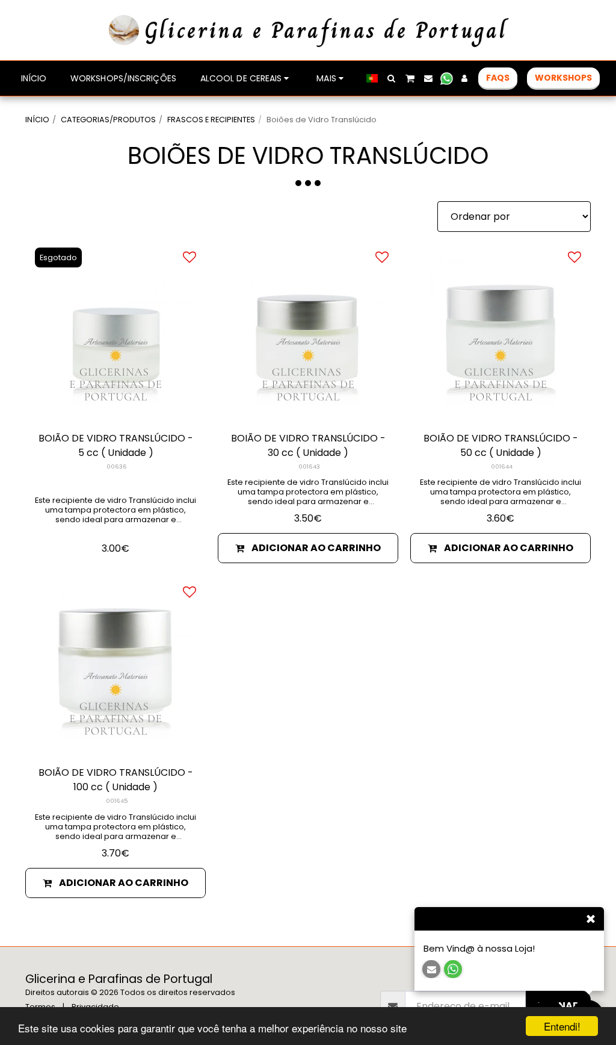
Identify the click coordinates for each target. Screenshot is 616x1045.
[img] (115, 331)
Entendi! (562, 1026)
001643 (309, 466)
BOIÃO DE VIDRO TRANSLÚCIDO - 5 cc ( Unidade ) (115, 445)
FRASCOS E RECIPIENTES (211, 119)
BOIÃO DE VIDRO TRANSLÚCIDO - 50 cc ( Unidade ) (501, 445)
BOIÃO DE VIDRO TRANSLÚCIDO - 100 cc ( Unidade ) (115, 780)
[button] (391, 78)
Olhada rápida (115, 406)
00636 (116, 466)
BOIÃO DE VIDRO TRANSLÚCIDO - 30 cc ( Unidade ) (308, 445)
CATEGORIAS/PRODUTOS (108, 119)
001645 (117, 801)
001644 (502, 466)
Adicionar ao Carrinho (316, 548)
